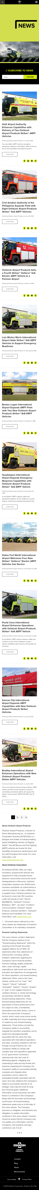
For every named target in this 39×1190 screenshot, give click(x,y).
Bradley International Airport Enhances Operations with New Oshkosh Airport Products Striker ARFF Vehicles (19, 775)
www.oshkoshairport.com (12, 860)
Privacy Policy (26, 1179)
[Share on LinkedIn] (28, 160)
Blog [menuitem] (16, 1163)
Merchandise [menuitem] (19, 1171)
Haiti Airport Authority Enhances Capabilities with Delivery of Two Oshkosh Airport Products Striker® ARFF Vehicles (19, 130)
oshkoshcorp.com (23, 916)
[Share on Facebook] (24, 160)
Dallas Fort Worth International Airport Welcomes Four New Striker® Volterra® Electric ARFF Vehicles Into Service (19, 559)
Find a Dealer (11, 1179)
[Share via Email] (31, 160)
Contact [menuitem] (17, 1159)
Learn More (10, 154)
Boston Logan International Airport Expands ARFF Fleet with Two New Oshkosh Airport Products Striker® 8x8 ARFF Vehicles (19, 410)
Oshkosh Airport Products (15, 141)
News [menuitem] (16, 1167)
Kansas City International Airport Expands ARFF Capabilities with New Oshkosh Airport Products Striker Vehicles (19, 706)
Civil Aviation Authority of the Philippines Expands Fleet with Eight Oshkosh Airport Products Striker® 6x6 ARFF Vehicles (19, 207)
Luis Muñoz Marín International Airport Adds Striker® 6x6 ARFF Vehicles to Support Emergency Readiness (19, 341)
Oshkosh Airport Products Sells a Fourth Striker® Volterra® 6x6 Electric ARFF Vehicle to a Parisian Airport (19, 274)
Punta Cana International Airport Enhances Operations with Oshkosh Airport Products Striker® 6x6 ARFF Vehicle (19, 627)
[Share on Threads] (35, 160)
